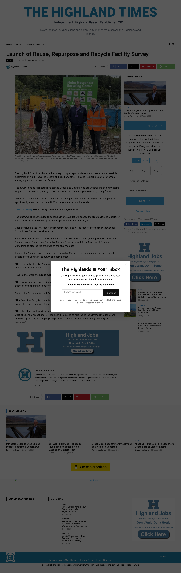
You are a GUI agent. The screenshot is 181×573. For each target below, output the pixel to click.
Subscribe (111, 293)
